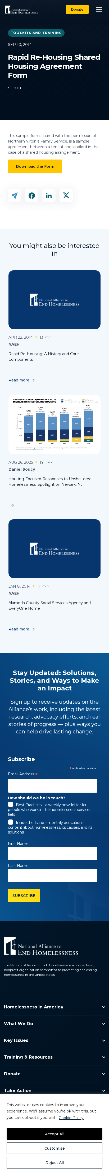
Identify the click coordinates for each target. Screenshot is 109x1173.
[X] (66, 195)
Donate (77, 9)
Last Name (18, 865)
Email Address (23, 775)
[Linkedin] (49, 195)
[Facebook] (31, 195)
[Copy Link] (14, 195)
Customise (54, 1148)
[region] (54, 1133)
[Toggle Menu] (99, 9)
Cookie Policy (71, 1117)
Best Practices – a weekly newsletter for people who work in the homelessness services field (49, 809)
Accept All (54, 1134)
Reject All (55, 1162)
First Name (18, 843)
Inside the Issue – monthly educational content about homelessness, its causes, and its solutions (50, 827)
